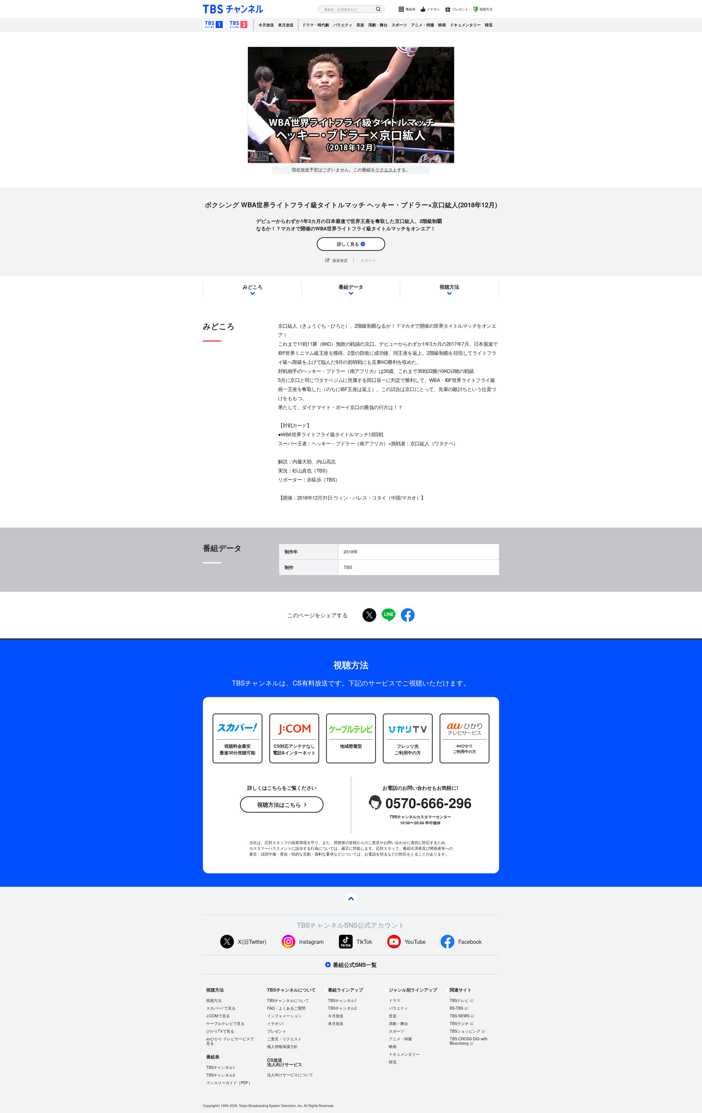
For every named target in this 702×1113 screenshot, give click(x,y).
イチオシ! (275, 1023)
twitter (369, 615)
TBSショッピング (465, 1031)
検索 (378, 9)
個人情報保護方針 (282, 1046)
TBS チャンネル (233, 9)
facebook (408, 615)
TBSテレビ (459, 1000)
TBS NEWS (459, 1015)
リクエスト (386, 170)
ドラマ (394, 1000)
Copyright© (211, 1105)
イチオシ (433, 9)
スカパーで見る (221, 1008)
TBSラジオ (459, 1023)
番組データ (351, 286)
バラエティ (342, 24)
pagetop (351, 898)
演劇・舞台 (377, 24)
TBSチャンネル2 (239, 24)
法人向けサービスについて (290, 1074)
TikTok (364, 941)
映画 (442, 24)
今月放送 (266, 24)
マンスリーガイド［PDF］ (229, 1082)
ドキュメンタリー (465, 24)
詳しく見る (348, 244)
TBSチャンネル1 (214, 24)
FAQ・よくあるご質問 (286, 1008)
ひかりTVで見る (220, 1031)
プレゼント (460, 9)
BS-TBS (456, 1008)
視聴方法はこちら (279, 804)
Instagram (311, 941)
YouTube (415, 941)
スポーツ (399, 24)
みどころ (252, 286)
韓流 (488, 24)
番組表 (410, 9)
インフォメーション (284, 1015)
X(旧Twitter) (252, 941)
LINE (388, 615)
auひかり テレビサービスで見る (230, 1041)
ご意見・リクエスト (284, 1038)
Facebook (470, 941)
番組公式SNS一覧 (355, 964)
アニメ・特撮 (422, 24)
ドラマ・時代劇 (315, 24)
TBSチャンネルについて (288, 1000)
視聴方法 (485, 9)
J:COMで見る (218, 1015)
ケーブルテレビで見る (225, 1023)
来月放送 (285, 24)
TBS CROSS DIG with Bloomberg (469, 1041)
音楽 (360, 24)
